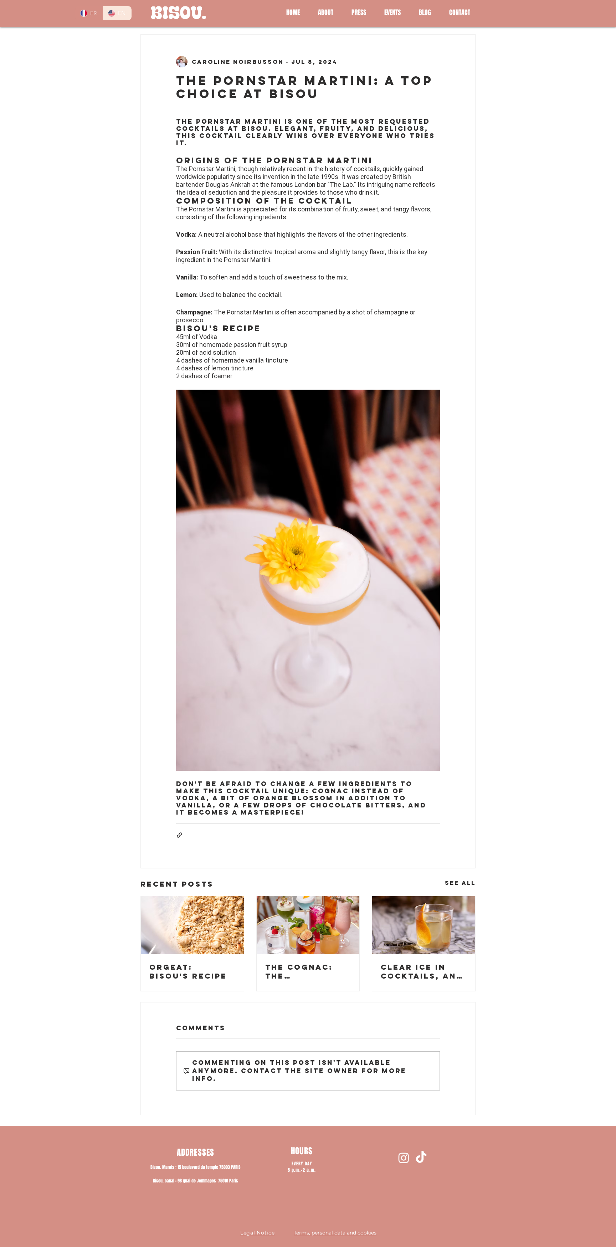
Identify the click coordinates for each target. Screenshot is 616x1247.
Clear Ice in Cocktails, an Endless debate (423, 971)
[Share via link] (179, 835)
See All (460, 882)
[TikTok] (421, 1158)
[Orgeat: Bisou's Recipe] (192, 925)
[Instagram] (404, 1158)
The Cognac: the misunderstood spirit (307, 971)
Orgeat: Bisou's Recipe (188, 971)
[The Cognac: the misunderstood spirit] (308, 925)
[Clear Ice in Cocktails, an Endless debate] (423, 925)
